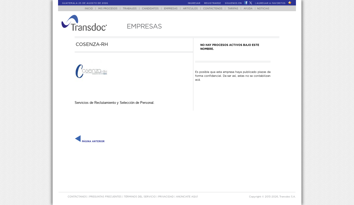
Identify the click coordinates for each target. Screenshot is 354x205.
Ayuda (248, 9)
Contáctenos (212, 9)
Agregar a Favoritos (271, 3)
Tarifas (233, 9)
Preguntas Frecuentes (105, 197)
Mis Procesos (107, 9)
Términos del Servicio (140, 197)
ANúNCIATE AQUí (187, 197)
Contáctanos (78, 197)
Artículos (190, 9)
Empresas (171, 9)
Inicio (89, 9)
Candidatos (150, 9)
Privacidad (166, 197)
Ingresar (194, 3)
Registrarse (212, 3)
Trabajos (130, 9)
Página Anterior (92, 141)
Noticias (263, 9)
